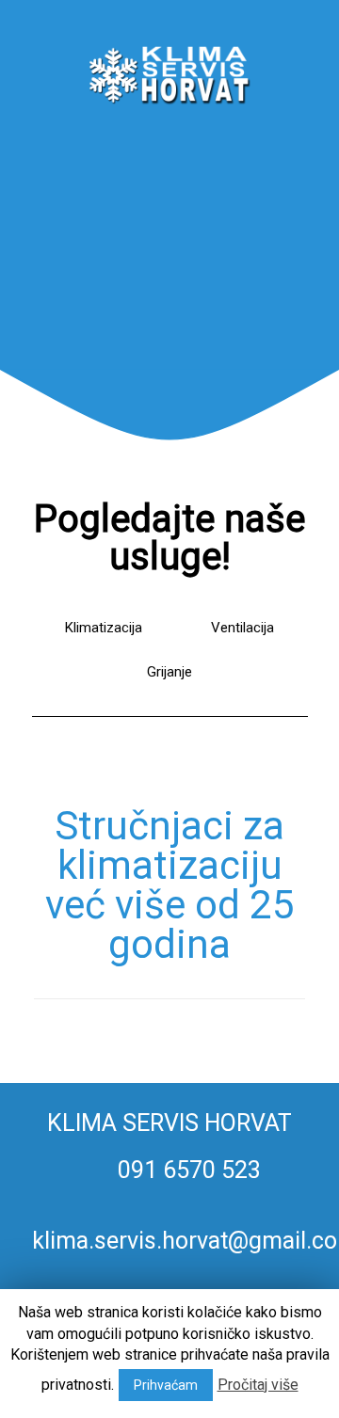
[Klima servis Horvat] (170, 66)
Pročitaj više (258, 1385)
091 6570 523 (186, 1170)
